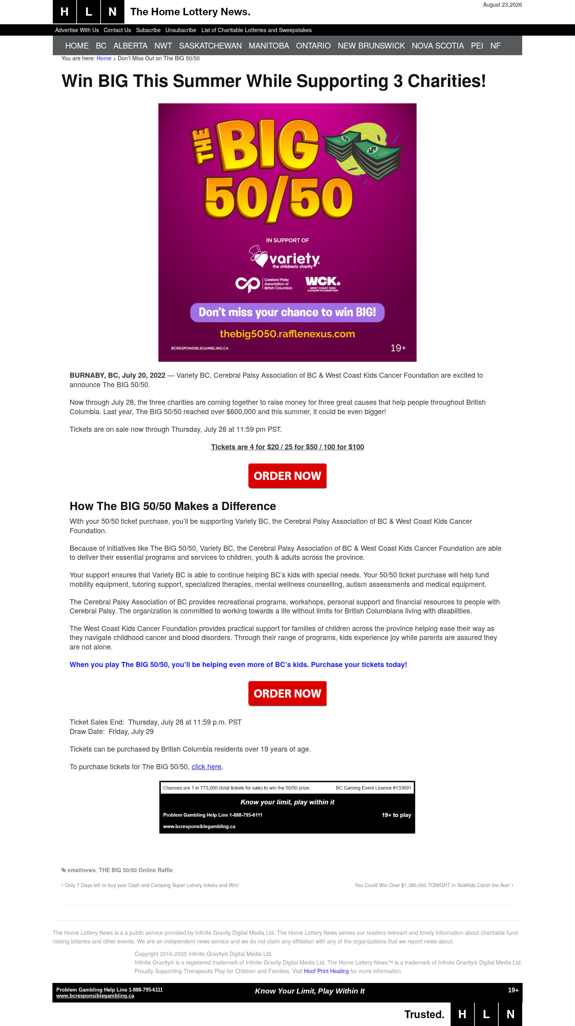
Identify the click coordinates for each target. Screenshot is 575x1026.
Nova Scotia (438, 45)
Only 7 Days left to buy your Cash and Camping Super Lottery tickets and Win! (151, 885)
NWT (163, 45)
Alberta (130, 45)
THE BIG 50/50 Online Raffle (136, 870)
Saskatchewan (210, 45)
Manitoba (269, 45)
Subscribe (148, 30)
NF (496, 45)
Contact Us (117, 30)
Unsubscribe (180, 30)
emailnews (82, 870)
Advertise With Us (77, 30)
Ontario (313, 45)
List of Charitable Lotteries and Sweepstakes (256, 30)
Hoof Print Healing (326, 971)
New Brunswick (371, 45)
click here (206, 766)
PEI (477, 45)
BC (101, 45)
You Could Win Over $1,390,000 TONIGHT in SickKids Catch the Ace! (433, 885)
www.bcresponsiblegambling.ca (95, 996)
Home (77, 45)
